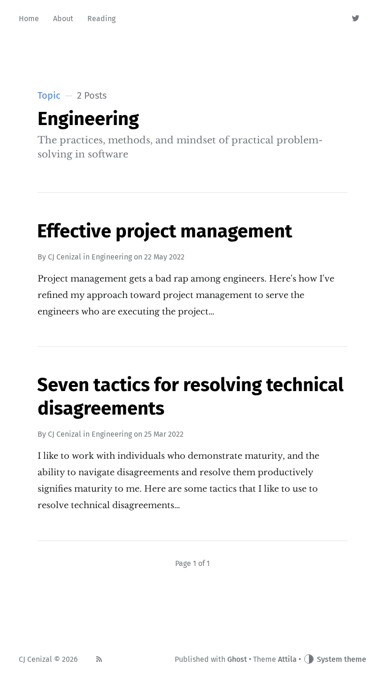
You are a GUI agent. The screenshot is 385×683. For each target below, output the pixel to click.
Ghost (237, 659)
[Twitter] (356, 18)
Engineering (112, 256)
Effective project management (164, 231)
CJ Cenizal (64, 256)
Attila (287, 659)
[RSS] (99, 659)
